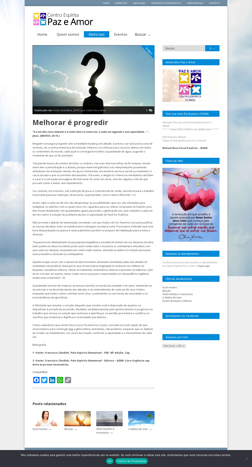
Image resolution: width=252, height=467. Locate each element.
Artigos (149, 50)
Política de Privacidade (131, 461)
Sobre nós (121, 3)
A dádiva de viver (138, 429)
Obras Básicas (195, 3)
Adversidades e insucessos (177, 294)
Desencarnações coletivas (177, 301)
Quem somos (68, 34)
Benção (68, 429)
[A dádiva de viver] (141, 425)
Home (106, 3)
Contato (214, 3)
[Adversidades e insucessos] (109, 425)
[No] (247, 458)
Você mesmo (39, 429)
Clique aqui (203, 266)
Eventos (120, 34)
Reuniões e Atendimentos (166, 3)
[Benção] (77, 425)
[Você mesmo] (45, 425)
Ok (110, 461)
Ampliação (139, 3)
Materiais (97, 34)
